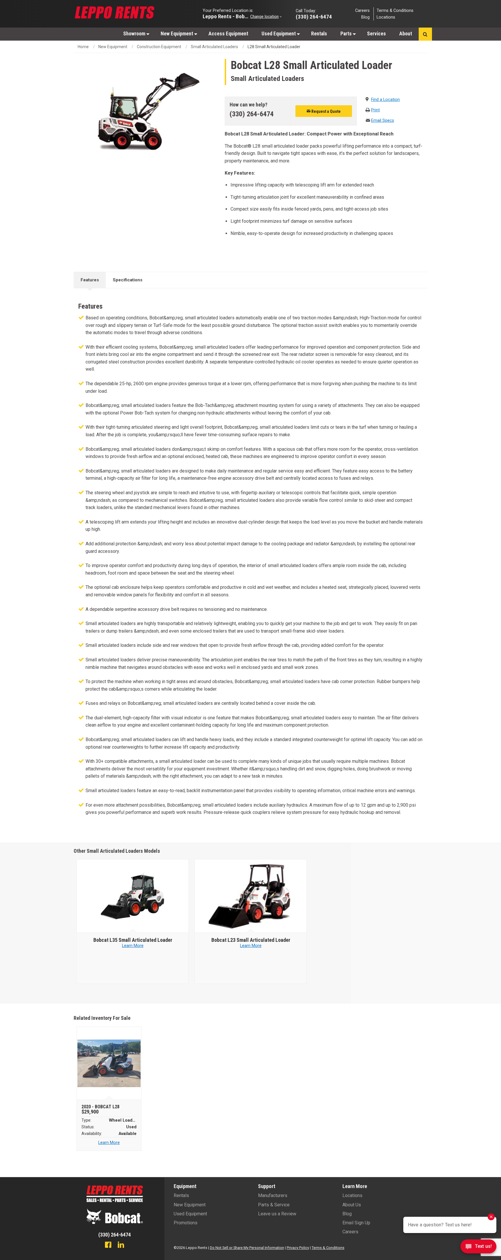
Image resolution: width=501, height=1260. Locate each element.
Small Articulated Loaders (214, 46)
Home (83, 46)
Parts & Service (274, 1205)
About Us (351, 1205)
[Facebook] (108, 1245)
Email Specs (382, 120)
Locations (386, 17)
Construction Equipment (159, 46)
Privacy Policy (298, 1247)
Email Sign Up (356, 1222)
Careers (362, 10)
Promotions (185, 1222)
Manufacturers (272, 1195)
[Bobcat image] (132, 896)
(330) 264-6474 (252, 114)
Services (376, 34)
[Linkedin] (120, 1245)
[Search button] (425, 34)
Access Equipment (228, 34)
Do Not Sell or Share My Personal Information (247, 1247)
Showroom (134, 34)
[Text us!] (478, 1248)
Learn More (133, 945)
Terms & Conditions (395, 10)
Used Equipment (279, 34)
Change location (264, 16)
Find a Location (385, 99)
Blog (365, 17)
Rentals (319, 34)
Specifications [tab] (127, 280)
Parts (346, 34)
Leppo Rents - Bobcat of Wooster (226, 16)
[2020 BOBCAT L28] (109, 1063)
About (405, 34)
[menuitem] (135, 33)
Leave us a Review (277, 1213)
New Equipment (177, 34)
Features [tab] (90, 280)
